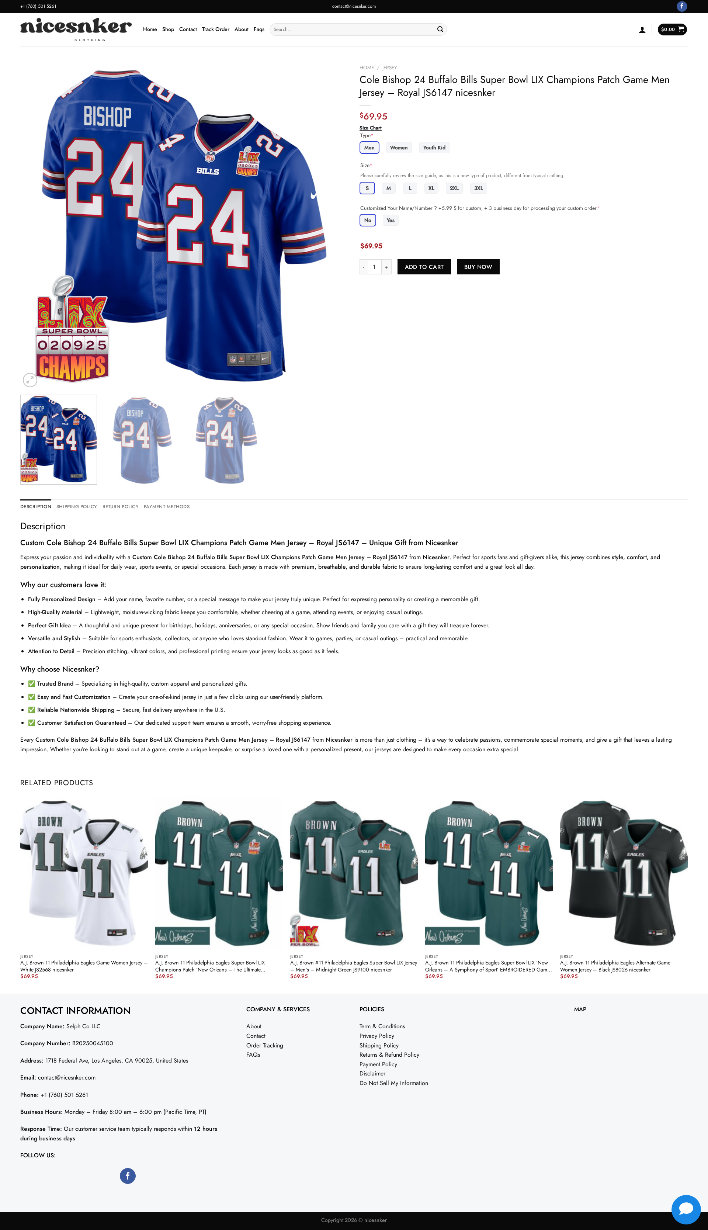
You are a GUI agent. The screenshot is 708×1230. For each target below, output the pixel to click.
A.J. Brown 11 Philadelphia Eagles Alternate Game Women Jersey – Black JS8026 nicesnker (615, 966)
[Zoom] (30, 380)
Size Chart (371, 128)
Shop (168, 29)
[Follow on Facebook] (682, 6)
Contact (188, 29)
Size (366, 165)
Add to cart (424, 267)
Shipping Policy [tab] (76, 506)
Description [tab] (35, 506)
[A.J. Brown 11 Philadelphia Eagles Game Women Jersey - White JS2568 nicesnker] (84, 873)
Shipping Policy (379, 1045)
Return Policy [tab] (121, 506)
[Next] (332, 225)
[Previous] (36, 225)
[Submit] (440, 29)
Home (150, 29)
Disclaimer (372, 1073)
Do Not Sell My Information (394, 1083)
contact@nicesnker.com (354, 6)
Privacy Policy (377, 1036)
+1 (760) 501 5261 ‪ (39, 6)
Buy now (478, 267)
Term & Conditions (382, 1026)
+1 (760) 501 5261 (64, 1095)
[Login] (642, 29)
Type (367, 135)
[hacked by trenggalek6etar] (76, 29)
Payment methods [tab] (167, 506)
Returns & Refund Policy (389, 1054)
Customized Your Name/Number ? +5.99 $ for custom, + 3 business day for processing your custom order (480, 208)
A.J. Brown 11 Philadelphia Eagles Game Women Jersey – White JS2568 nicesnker (84, 966)
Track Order (215, 29)
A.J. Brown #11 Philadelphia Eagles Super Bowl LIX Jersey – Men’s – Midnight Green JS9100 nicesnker (353, 966)
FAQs (253, 1054)
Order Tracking (264, 1045)
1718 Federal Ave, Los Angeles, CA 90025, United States (116, 1060)
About (242, 29)
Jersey (389, 67)
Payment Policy (378, 1064)
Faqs (259, 29)
